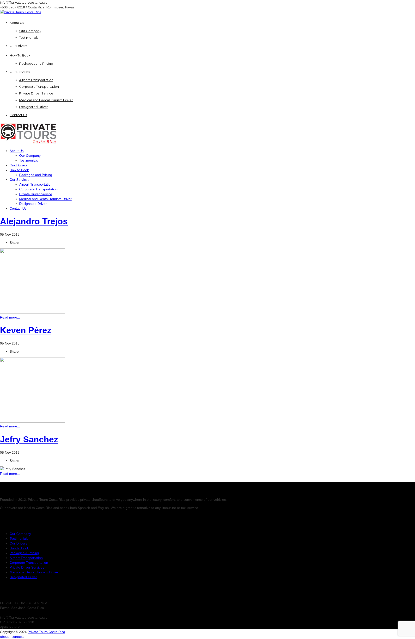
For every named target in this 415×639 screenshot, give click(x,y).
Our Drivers (18, 543)
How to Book (19, 548)
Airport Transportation (26, 558)
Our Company (20, 534)
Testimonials (19, 538)
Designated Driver (23, 577)
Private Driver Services (27, 567)
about (4, 637)
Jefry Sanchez (29, 439)
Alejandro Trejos (34, 221)
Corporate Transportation (29, 562)
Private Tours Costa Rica (46, 632)
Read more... (10, 317)
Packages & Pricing (24, 553)
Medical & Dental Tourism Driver (34, 572)
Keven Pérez (25, 330)
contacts (18, 637)
